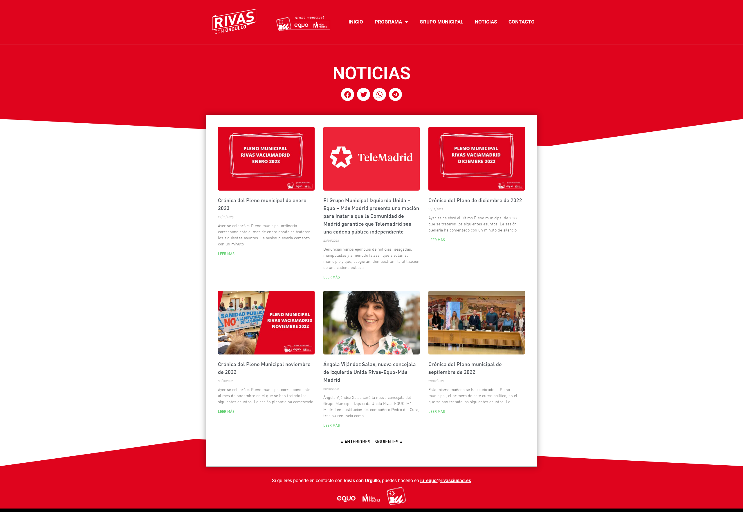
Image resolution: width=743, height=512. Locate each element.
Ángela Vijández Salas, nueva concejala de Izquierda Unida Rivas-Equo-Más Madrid (369, 372)
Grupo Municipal (441, 22)
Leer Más (226, 254)
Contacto (521, 22)
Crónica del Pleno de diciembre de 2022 (475, 200)
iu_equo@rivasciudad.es (445, 480)
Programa (388, 22)
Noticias (486, 22)
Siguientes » (388, 441)
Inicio (356, 22)
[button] (347, 94)
